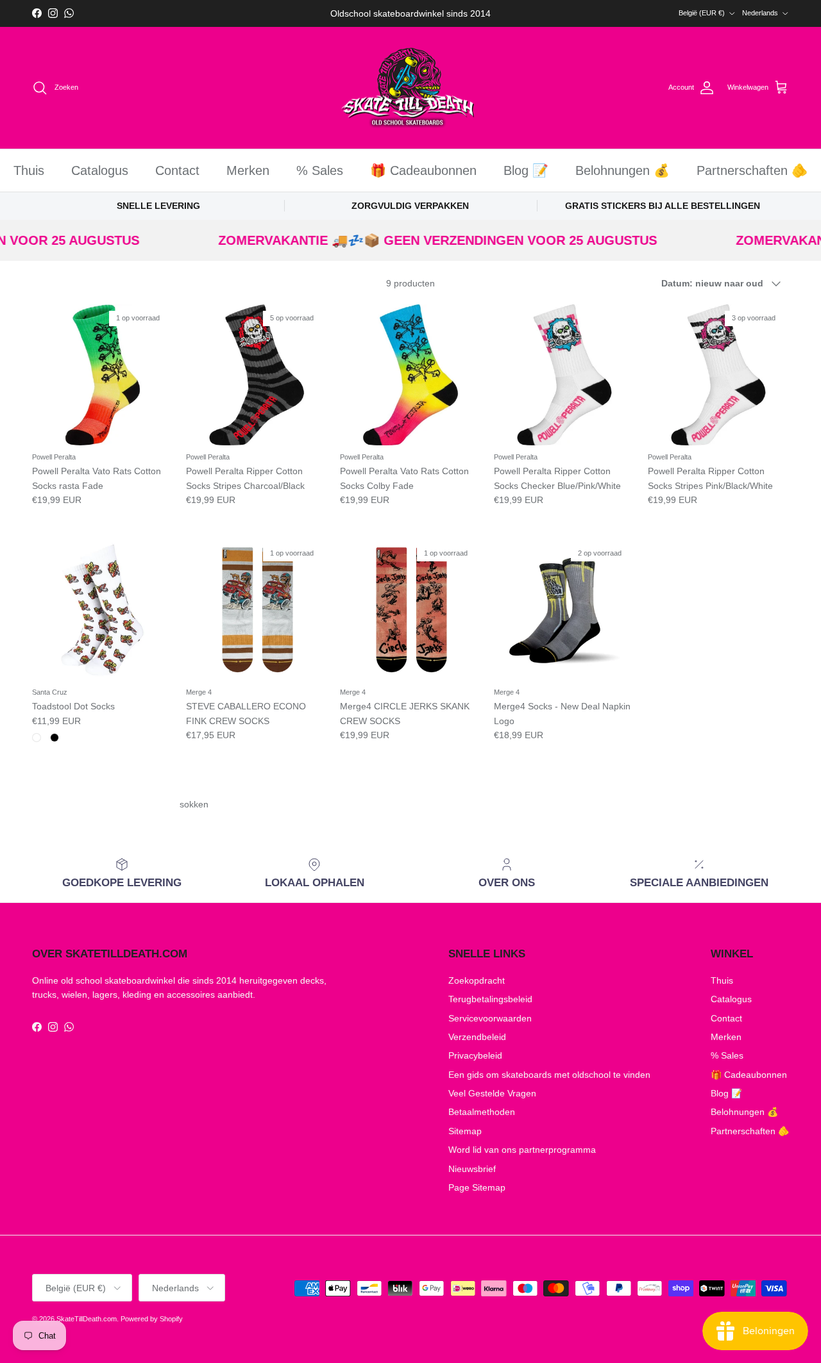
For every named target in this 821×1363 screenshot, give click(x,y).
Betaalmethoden (481, 1112)
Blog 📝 (526, 170)
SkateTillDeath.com (86, 1319)
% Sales (319, 170)
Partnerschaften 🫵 (752, 170)
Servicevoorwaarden (490, 1018)
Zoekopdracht (476, 980)
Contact (177, 170)
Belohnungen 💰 (622, 170)
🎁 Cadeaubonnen (423, 170)
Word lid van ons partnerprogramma (522, 1149)
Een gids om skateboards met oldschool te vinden (549, 1075)
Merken (247, 170)
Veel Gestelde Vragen (492, 1093)
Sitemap (465, 1131)
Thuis (28, 170)
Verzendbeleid (477, 1037)
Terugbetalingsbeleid (490, 999)
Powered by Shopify (152, 1319)
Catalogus (99, 170)
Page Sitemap (476, 1187)
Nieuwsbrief (472, 1169)
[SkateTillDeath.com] (410, 88)
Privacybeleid (475, 1055)
